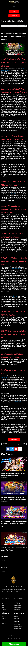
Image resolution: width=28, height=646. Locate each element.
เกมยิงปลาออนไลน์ (19, 613)
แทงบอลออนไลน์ (18, 599)
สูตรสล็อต (16, 621)
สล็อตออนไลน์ (5, 613)
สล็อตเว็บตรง (4, 556)
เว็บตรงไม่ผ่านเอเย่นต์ (15, 269)
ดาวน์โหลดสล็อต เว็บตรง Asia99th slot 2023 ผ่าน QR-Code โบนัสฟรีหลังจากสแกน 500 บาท (14, 523)
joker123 (17, 402)
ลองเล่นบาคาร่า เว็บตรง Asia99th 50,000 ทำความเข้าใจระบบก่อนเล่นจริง (13, 474)
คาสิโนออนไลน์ (5, 599)
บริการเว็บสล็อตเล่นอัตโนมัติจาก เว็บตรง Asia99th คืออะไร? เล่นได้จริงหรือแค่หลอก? (13, 498)
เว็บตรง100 (4, 568)
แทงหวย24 (3, 560)
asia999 (12, 194)
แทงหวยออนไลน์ (5, 564)
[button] (14, 6)
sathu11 (3, 572)
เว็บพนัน (15, 296)
